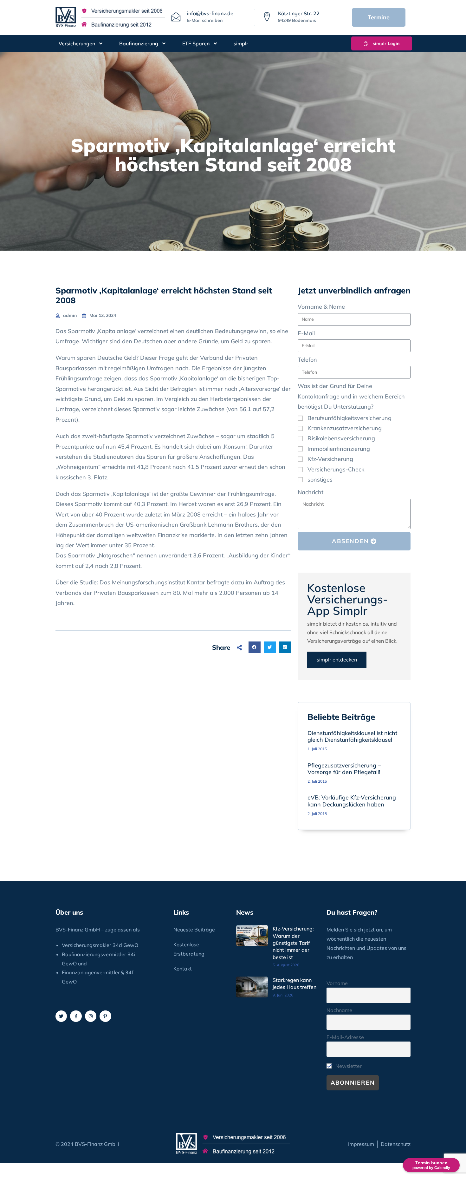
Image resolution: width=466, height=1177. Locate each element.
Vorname (337, 983)
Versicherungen (77, 43)
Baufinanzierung (138, 43)
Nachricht (310, 492)
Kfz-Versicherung (330, 459)
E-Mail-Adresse (345, 1037)
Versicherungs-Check (335, 469)
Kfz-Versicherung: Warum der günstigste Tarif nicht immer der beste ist (293, 942)
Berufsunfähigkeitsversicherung (349, 418)
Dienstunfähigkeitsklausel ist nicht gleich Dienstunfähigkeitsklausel (352, 736)
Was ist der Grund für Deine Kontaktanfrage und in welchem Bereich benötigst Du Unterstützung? (351, 396)
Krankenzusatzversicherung (344, 428)
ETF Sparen (196, 43)
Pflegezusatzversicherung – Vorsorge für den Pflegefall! (344, 769)
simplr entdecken (337, 659)
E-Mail (306, 333)
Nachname (339, 1010)
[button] (255, 647)
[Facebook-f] (75, 1016)
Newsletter (348, 1066)
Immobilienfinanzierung (338, 448)
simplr (241, 43)
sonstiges (320, 479)
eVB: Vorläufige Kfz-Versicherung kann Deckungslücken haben (351, 801)
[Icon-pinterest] (105, 1016)
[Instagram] (90, 1016)
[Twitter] (61, 1016)
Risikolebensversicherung (341, 438)
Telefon (307, 359)
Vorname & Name (321, 306)
